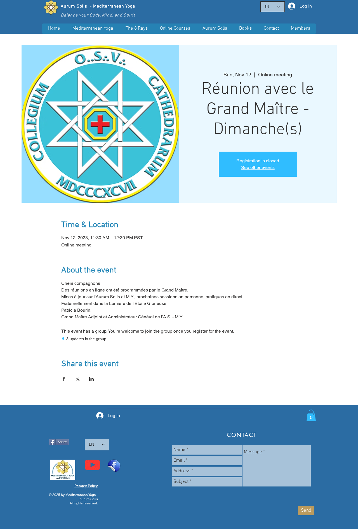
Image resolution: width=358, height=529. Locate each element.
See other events (258, 167)
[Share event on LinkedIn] (91, 379)
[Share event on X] (77, 379)
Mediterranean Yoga (114, 6)
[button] (175, 28)
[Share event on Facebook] (64, 379)
